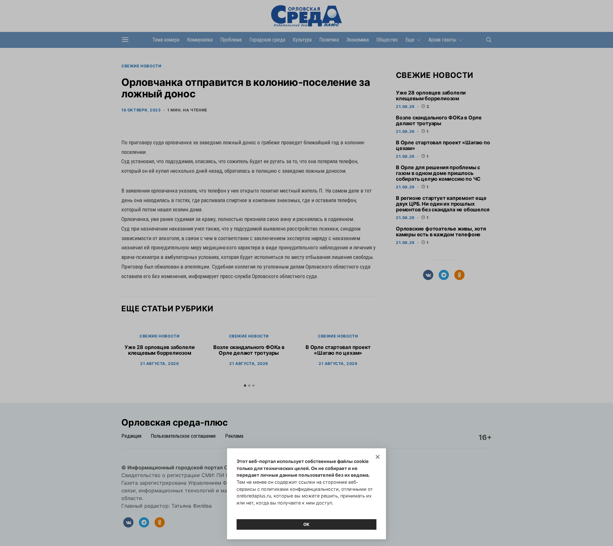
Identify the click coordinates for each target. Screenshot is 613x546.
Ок (306, 524)
